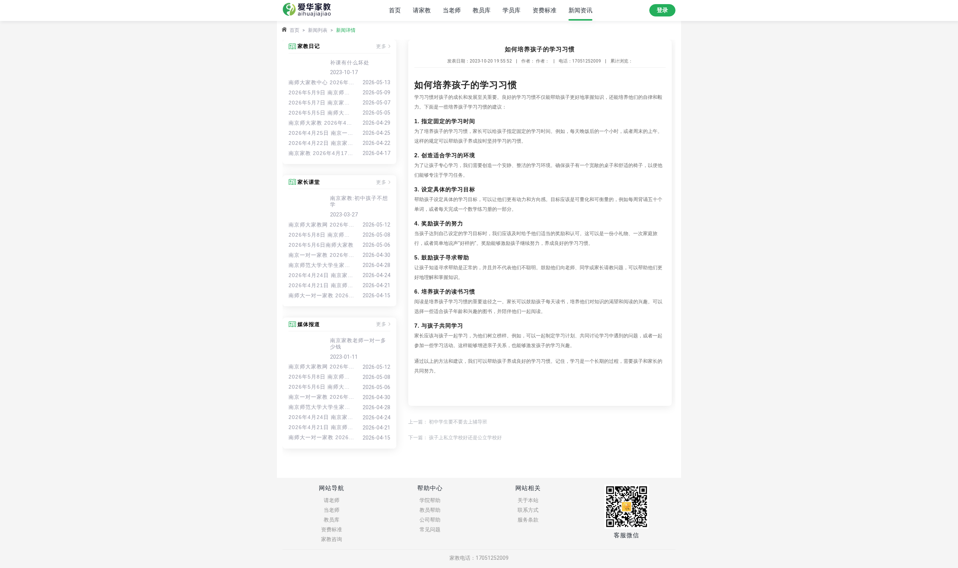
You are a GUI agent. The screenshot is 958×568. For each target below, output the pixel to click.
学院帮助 (429, 500)
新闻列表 (317, 30)
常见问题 (429, 529)
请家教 (422, 10)
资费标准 (544, 10)
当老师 (452, 10)
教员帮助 (429, 510)
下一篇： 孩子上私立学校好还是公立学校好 (455, 437)
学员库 (512, 10)
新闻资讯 (580, 10)
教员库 (482, 10)
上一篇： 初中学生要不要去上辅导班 (447, 422)
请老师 (331, 500)
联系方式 (528, 510)
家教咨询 (331, 539)
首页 (395, 10)
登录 (662, 10)
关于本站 (528, 500)
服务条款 (528, 520)
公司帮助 (429, 520)
